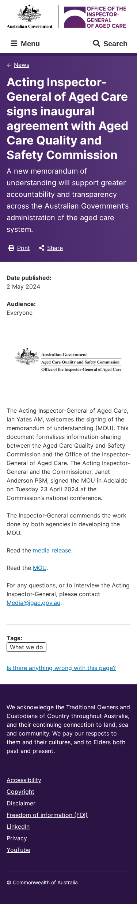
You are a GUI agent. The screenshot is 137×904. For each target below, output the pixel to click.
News (21, 64)
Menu (29, 44)
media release (52, 550)
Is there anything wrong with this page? (61, 667)
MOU (39, 567)
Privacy (17, 838)
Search (115, 44)
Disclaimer (21, 803)
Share (55, 247)
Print (23, 247)
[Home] (68, 16)
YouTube (18, 849)
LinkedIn (18, 826)
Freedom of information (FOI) (47, 814)
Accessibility (24, 780)
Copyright (20, 791)
